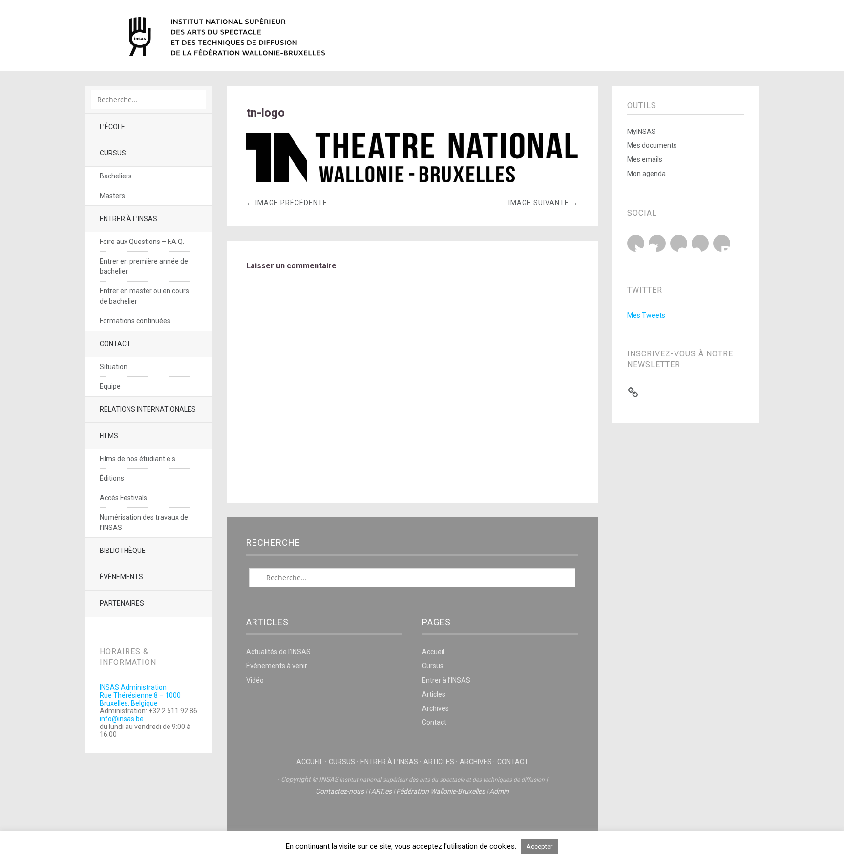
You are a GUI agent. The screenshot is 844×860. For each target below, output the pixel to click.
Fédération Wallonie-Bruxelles (440, 791)
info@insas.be (122, 719)
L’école (112, 127)
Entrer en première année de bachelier (144, 266)
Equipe (110, 386)
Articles (433, 694)
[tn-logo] (412, 179)
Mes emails (644, 159)
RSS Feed (721, 243)
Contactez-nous (340, 791)
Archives (435, 708)
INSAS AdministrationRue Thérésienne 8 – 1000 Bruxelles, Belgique (140, 695)
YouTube (678, 243)
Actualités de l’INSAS (278, 652)
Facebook (657, 243)
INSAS (227, 36)
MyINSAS (641, 131)
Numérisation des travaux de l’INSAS (144, 522)
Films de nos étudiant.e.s (137, 459)
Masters (112, 195)
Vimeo (700, 243)
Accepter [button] (539, 846)
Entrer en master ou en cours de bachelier (144, 296)
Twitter (635, 243)
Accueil (433, 652)
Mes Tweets (646, 315)
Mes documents (652, 145)
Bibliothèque (123, 550)
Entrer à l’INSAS (128, 218)
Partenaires (122, 603)
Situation (113, 367)
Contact (115, 344)
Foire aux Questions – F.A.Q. (142, 241)
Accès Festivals (123, 498)
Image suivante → (543, 203)
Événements (121, 577)
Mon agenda (646, 173)
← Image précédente (286, 203)
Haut (412, 821)
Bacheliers (116, 176)
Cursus (113, 153)
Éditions (112, 478)
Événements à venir (276, 666)
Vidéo (255, 680)
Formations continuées (135, 321)
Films (109, 436)
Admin (499, 791)
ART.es (381, 791)
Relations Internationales (148, 409)
